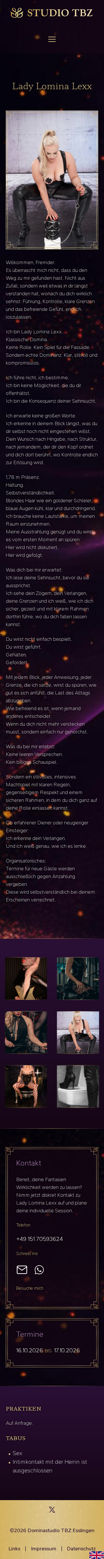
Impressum (43, 1548)
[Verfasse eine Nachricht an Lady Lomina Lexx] (22, 1270)
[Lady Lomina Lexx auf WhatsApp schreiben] (39, 1270)
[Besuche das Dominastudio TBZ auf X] (52, 1511)
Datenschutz (81, 1548)
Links (14, 1548)
